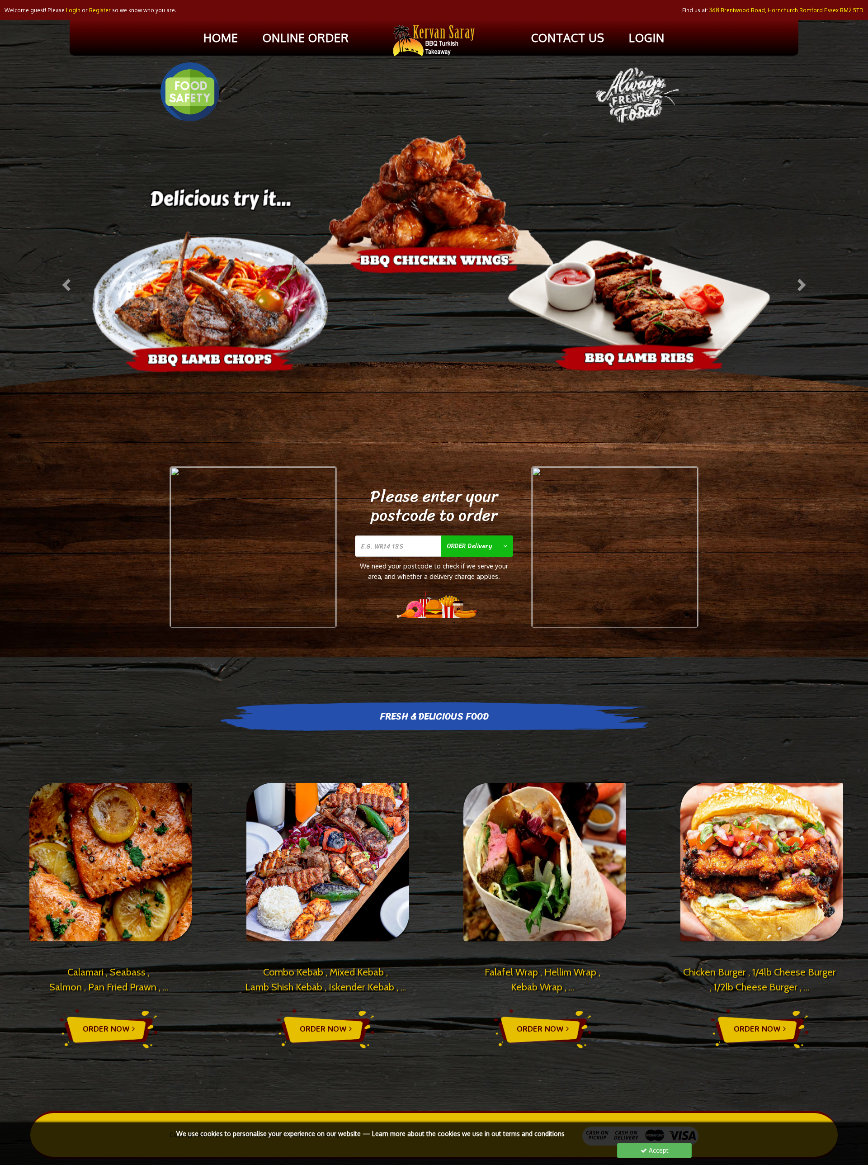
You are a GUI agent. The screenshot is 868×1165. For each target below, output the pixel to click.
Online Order (306, 37)
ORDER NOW (107, 1028)
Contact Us (567, 37)
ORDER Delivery (469, 546)
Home (220, 37)
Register (100, 10)
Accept (658, 1150)
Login (647, 37)
